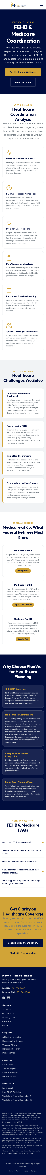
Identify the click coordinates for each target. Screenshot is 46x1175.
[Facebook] (3, 998)
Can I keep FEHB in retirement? (16, 842)
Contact (5, 1025)
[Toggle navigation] (41, 5)
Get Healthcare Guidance (23, 72)
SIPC (23, 1115)
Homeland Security (11, 1049)
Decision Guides (9, 1076)
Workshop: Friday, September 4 (16, 1096)
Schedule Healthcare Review (23, 943)
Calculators (7, 1021)
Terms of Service (30, 1171)
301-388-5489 (18, 988)
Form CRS (29, 1153)
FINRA (19, 1115)
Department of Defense (12, 1041)
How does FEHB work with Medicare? (19, 862)
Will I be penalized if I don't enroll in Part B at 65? (21, 852)
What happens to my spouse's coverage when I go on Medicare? (21, 882)
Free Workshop (23, 82)
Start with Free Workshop (23, 953)
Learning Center (9, 1017)
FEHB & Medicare (10, 1072)
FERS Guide (7, 1064)
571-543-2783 (23, 992)
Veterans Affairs (9, 1045)
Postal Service (8, 1053)
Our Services (8, 1013)
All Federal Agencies (11, 1037)
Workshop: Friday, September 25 (17, 1100)
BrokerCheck (12, 1153)
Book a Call (7, 1088)
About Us (6, 1009)
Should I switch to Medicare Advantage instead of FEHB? (20, 871)
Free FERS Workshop (12, 1092)
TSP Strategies (9, 1068)
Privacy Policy (14, 1171)
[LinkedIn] (8, 998)
